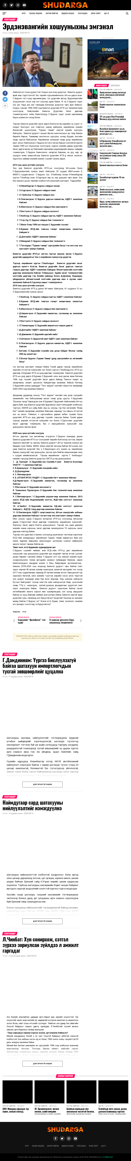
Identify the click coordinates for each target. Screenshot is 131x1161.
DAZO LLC (108, 1157)
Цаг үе (106, 13)
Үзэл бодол (82, 13)
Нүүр (24, 13)
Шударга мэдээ (68, 13)
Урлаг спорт (96, 13)
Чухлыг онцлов (35, 13)
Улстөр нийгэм (52, 13)
